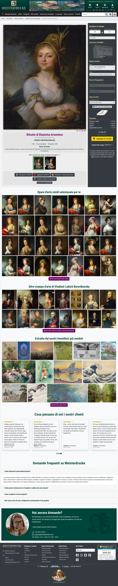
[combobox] (102, 37)
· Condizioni (27, 550)
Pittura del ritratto (18, 18)
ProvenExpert (10, 446)
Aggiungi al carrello (103, 139)
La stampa (58, 14)
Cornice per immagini (47, 14)
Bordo (90, 35)
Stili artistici (34, 14)
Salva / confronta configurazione (102, 106)
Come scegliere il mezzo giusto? (16, 494)
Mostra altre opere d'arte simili (59, 279)
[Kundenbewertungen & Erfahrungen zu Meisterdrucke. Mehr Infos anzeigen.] (107, 552)
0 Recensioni (48, 182)
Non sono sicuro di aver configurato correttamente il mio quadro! (27, 500)
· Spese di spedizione (46, 553)
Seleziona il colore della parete (63, 175)
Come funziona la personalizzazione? (17, 471)
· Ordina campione (46, 561)
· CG (25, 553)
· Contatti (26, 548)
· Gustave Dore (62, 559)
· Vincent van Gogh (63, 548)
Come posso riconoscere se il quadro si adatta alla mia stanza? (26, 488)
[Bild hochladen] (115, 14)
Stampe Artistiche (11, 14)
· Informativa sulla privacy (30, 555)
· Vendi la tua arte (45, 550)
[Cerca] (107, 14)
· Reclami (26, 559)
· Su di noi (26, 561)
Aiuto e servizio (69, 14)
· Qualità (43, 555)
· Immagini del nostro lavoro (48, 557)
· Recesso (26, 557)
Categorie (26, 14)
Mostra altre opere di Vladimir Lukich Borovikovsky (59, 331)
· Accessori (44, 559)
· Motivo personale (46, 548)
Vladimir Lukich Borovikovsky (32, 18)
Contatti (77, 14)
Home (3, 18)
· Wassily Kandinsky (63, 555)
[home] (2, 14)
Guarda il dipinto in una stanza (45, 179)
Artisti (20, 14)
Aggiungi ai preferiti (42, 175)
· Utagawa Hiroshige (64, 557)
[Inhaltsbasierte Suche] (110, 14)
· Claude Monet (62, 550)
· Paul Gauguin (62, 553)
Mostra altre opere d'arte (59, 405)
